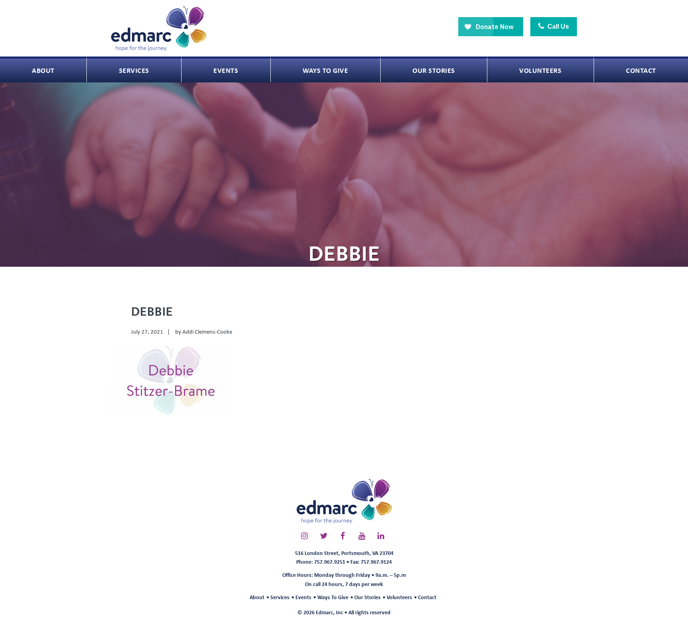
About (257, 597)
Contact (427, 597)
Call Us (557, 26)
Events (303, 597)
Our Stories (367, 597)
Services (279, 597)
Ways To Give (332, 597)
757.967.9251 (329, 561)
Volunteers (399, 597)
